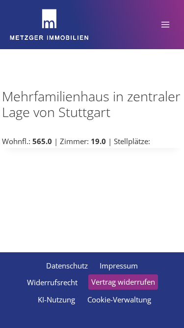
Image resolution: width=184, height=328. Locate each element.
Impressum (119, 265)
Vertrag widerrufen (123, 282)
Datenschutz (67, 265)
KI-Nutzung (56, 299)
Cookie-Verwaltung (119, 299)
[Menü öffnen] (165, 24)
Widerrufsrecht (52, 282)
